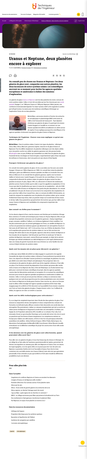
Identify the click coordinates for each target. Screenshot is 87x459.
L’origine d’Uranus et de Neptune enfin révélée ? (26, 380)
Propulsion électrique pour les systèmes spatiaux (26, 414)
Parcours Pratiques (26, 14)
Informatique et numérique (40, 68)
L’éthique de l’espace (17, 411)
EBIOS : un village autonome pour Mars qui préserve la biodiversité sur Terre (35, 395)
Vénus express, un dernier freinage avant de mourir (27, 390)
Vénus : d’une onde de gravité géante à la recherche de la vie (30, 388)
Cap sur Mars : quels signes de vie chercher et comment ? (29, 393)
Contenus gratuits (54, 14)
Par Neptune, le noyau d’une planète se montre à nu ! (28, 400)
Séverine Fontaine (26, 68)
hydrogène (13, 153)
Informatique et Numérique (31, 20)
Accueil (4, 20)
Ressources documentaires (9, 14)
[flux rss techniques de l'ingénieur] (64, 75)
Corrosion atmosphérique (19, 423)
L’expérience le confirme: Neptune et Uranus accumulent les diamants (33, 377)
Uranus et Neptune (29, 100)
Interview (12, 54)
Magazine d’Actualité (39, 14)
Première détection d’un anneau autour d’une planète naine (30, 382)
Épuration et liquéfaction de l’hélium (23, 417)
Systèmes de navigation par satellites (23, 420)
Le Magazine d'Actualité (15, 20)
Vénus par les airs (16, 385)
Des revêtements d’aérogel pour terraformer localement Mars (31, 398)
